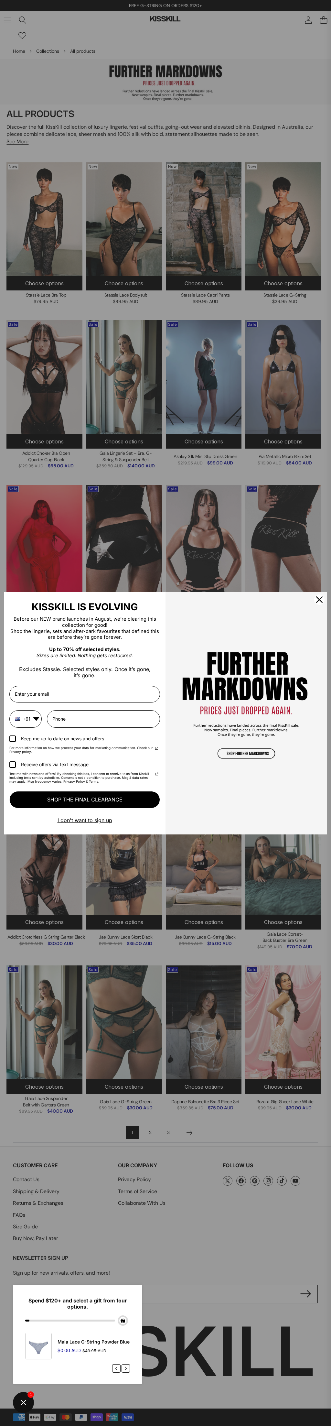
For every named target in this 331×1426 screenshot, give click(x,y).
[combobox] (25, 719)
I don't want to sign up (85, 820)
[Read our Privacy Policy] (156, 749)
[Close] (319, 599)
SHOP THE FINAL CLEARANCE (85, 799)
